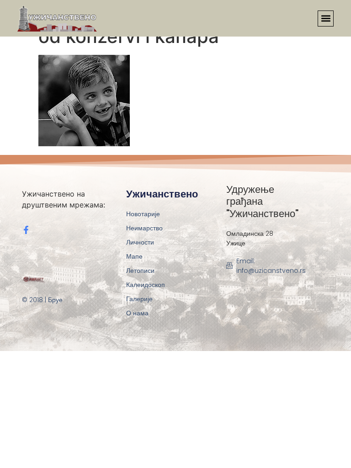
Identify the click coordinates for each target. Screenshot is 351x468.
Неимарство (144, 228)
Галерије (139, 298)
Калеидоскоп (145, 284)
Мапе (134, 256)
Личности (140, 242)
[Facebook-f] (26, 230)
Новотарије (143, 213)
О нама (137, 313)
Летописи (140, 270)
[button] (326, 19)
